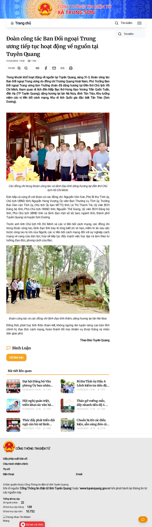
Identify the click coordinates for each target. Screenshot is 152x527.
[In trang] (71, 68)
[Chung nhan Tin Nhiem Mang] (76, 519)
